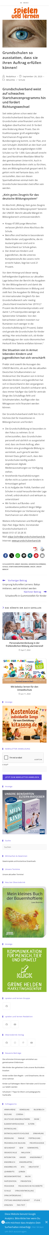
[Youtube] (15, 1024)
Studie (37, 1200)
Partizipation (10, 1181)
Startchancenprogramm (19, 567)
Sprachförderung (12, 1195)
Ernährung (38, 1133)
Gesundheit (9, 1148)
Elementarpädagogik (14, 1124)
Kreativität (34, 1167)
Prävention (26, 1181)
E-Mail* (5, 764)
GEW (21, 1148)
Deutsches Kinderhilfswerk (17, 1119)
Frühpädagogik (37, 1143)
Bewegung (24, 1109)
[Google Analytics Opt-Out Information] (3, 1222)
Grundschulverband (37, 564)
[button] (5, 555)
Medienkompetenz (12, 1176)
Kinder (23, 1157)
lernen (22, 1171)
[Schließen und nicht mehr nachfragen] (46, 1222)
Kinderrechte (10, 1167)
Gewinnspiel (33, 1148)
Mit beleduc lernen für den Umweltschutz (24, 688)
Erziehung (9, 1138)
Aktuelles (10, 80)
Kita (23, 1167)
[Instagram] (15, 1042)
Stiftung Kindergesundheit (17, 1200)
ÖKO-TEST (21, 1205)
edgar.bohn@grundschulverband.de (26, 536)
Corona (19, 1114)
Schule (22, 80)
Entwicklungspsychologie (16, 1133)
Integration (9, 1157)
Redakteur (11, 76)
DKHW (36, 1119)
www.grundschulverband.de (26, 540)
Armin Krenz (9, 1109)
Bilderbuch (39, 1109)
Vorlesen (8, 1205)
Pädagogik (9, 1186)
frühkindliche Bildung (14, 1143)
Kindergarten (25, 1162)
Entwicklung (10, 1129)
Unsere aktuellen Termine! (13, 874)
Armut (17, 564)
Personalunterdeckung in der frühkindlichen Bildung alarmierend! (24, 644)
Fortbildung (34, 1138)
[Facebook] (6, 1006)
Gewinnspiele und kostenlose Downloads (19, 861)
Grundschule (10, 1152)
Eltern (31, 1124)
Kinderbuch (9, 1162)
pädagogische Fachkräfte (30, 1186)
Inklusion (25, 1152)
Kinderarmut (36, 1157)
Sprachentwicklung (24, 1191)
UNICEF (32, 567)
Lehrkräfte (9, 1171)
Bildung (24, 564)
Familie (21, 1138)
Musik (27, 1176)
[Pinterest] (23, 1042)
